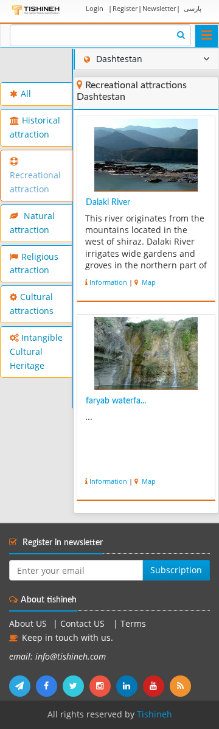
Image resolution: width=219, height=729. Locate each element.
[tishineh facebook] (49, 685)
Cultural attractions (32, 303)
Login (94, 8)
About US (28, 623)
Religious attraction (34, 263)
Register (125, 8)
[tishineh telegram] (22, 685)
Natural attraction (32, 223)
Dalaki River (108, 202)
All (26, 93)
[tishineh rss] (182, 685)
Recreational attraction (35, 182)
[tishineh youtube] (156, 685)
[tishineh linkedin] (129, 685)
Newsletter (159, 8)
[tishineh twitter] (76, 685)
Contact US (83, 623)
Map (148, 282)
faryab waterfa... (116, 401)
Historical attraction (35, 127)
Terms (133, 623)
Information (108, 282)
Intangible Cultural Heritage (36, 351)
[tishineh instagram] (102, 685)
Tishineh (154, 714)
